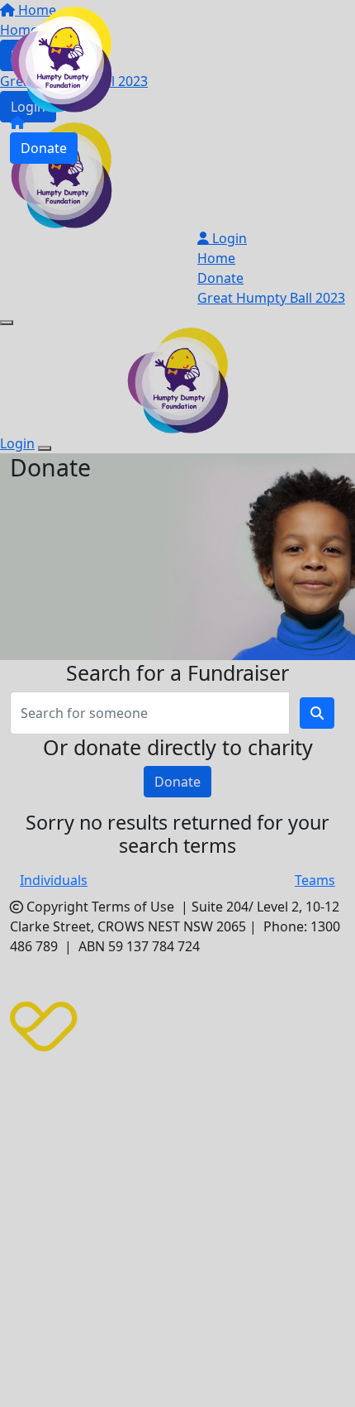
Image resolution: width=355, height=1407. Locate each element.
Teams (315, 880)
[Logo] (61, 58)
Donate (44, 148)
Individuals (54, 880)
